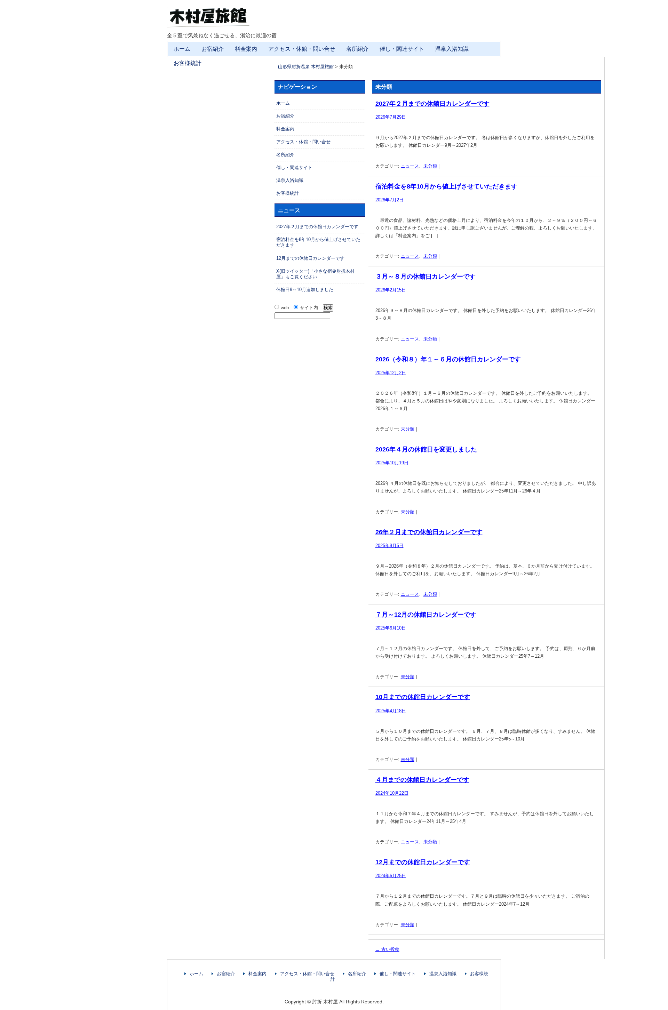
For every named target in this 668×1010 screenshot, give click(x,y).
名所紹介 (357, 49)
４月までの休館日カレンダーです (422, 779)
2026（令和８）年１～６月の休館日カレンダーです (448, 359)
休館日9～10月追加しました (304, 289)
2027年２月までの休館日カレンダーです (432, 103)
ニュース (410, 166)
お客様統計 (187, 63)
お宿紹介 (212, 49)
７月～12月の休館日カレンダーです (425, 614)
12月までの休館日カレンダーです (422, 862)
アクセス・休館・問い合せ (301, 49)
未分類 (430, 166)
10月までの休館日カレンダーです (422, 697)
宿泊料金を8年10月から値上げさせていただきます (446, 186)
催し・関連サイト (402, 49)
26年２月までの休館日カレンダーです (429, 532)
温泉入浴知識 (452, 49)
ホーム (182, 49)
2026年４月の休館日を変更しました (426, 449)
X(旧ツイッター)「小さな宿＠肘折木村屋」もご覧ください (315, 273)
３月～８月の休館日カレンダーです (425, 276)
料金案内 (246, 49)
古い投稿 (387, 949)
